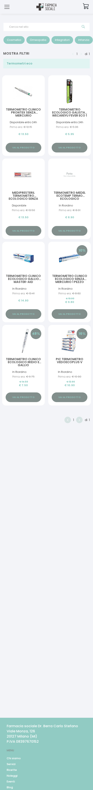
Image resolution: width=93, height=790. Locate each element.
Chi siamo (14, 758)
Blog (10, 787)
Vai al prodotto (23, 147)
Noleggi (12, 776)
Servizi (11, 764)
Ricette (12, 770)
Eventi (11, 781)
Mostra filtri (16, 53)
